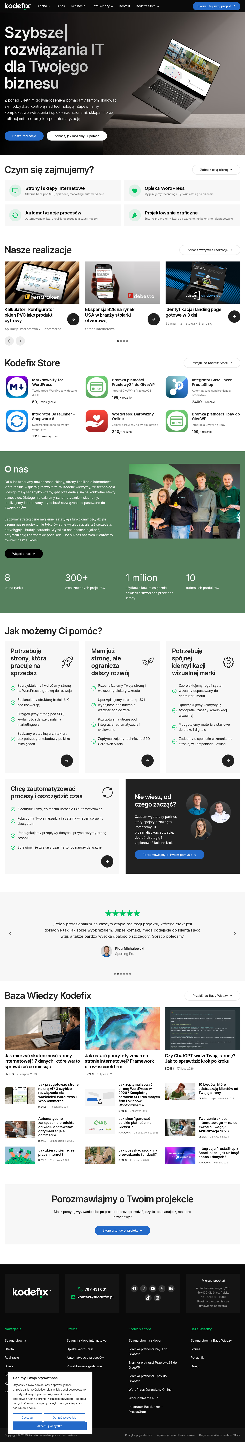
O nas (61, 6)
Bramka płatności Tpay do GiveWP (148, 1378)
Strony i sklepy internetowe (87, 1340)
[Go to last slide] (9, 341)
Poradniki (197, 1357)
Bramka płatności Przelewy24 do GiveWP (153, 1365)
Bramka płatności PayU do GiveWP (148, 1351)
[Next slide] (20, 341)
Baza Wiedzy (100, 6)
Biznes (195, 1349)
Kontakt (124, 6)
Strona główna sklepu (145, 1340)
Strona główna (15, 1340)
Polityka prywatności (138, 1435)
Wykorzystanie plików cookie (176, 1435)
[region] (50, 1403)
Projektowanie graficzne (84, 1366)
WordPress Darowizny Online (150, 1390)
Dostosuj (27, 1417)
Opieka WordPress (80, 1349)
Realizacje (78, 6)
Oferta (42, 6)
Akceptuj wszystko (49, 1426)
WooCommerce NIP (143, 1398)
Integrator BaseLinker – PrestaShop (146, 1409)
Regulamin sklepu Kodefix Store (219, 1435)
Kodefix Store (146, 6)
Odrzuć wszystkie (64, 1417)
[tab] (118, 341)
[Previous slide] (10, 933)
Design (195, 1366)
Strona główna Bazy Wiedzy (211, 1340)
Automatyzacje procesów (85, 1357)
